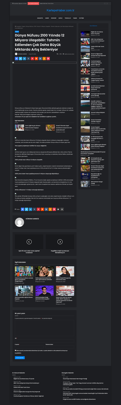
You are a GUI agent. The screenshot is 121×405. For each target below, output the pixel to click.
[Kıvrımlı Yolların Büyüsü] (85, 115)
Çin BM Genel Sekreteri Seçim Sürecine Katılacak (98, 87)
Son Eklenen (93, 26)
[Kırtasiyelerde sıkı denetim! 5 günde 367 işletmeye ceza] (85, 160)
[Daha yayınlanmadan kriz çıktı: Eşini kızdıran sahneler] (44, 271)
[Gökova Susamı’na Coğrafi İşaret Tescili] (85, 81)
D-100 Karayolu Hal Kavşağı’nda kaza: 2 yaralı (97, 138)
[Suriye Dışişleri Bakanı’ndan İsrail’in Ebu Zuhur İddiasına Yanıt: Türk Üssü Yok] (85, 129)
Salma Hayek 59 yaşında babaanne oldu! (63, 278)
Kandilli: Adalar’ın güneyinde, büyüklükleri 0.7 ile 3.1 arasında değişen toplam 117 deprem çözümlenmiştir (98, 104)
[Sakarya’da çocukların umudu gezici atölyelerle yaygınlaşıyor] (24, 271)
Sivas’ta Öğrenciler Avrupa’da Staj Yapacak (98, 54)
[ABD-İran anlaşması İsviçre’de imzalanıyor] (85, 41)
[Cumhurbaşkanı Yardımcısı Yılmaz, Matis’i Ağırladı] (85, 63)
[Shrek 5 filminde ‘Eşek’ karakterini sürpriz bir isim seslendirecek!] (50, 128)
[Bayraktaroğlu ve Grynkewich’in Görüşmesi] (85, 176)
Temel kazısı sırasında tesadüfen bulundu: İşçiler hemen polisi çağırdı (97, 71)
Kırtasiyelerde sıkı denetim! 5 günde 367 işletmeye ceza (97, 159)
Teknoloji (68, 18)
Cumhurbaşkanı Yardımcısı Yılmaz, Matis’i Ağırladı (96, 62)
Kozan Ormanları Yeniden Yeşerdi (96, 120)
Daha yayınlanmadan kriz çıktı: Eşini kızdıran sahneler (43, 278)
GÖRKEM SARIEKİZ (22, 54)
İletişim (81, 18)
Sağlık (60, 18)
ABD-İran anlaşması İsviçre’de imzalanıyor (97, 40)
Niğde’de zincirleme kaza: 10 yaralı (97, 32)
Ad (16, 338)
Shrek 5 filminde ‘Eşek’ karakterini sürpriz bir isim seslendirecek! (64, 128)
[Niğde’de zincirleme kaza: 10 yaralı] (85, 34)
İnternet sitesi (49, 344)
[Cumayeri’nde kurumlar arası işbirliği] (85, 96)
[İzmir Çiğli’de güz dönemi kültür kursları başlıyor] (19, 128)
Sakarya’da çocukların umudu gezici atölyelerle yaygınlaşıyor (24, 279)
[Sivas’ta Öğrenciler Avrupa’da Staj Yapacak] (85, 56)
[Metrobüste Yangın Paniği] (85, 184)
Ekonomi (53, 18)
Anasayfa (40, 18)
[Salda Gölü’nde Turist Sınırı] (85, 49)
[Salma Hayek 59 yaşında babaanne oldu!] (65, 271)
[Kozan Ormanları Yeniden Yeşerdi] (85, 122)
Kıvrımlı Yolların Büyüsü (98, 112)
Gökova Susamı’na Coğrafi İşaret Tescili (97, 79)
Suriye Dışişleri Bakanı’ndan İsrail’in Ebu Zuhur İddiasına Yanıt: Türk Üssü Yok (98, 129)
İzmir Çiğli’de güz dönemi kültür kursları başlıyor (98, 145)
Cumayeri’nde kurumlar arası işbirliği (98, 94)
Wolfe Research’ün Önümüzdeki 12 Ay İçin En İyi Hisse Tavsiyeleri (93, 152)
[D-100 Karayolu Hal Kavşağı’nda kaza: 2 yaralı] (85, 139)
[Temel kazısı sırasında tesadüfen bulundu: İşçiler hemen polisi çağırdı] (85, 71)
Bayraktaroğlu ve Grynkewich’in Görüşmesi (96, 175)
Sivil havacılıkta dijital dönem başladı (24, 298)
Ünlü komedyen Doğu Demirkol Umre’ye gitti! (42, 298)
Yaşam (75, 18)
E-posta (17, 344)
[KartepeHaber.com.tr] (60, 10)
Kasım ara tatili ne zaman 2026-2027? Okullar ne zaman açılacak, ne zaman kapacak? (64, 300)
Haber (47, 18)
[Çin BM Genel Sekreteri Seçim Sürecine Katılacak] (85, 88)
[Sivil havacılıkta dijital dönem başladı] (24, 291)
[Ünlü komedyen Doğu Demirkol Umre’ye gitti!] (44, 291)
